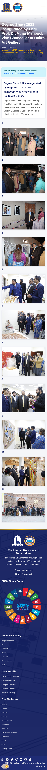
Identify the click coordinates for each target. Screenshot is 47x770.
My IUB (4, 704)
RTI (3, 645)
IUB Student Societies (10, 677)
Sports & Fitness (8, 689)
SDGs (4, 741)
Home (4, 47)
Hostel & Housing (8, 693)
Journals (5, 728)
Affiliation (5, 725)
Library (4, 716)
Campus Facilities (9, 685)
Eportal (4, 708)
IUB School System (9, 733)
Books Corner (7, 661)
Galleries (12, 47)
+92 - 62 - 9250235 (24, 570)
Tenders (5, 657)
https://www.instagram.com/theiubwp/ (19, 73)
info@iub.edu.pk (24, 574)
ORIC (4, 745)
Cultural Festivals (8, 681)
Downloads (6, 653)
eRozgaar (5, 737)
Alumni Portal (7, 720)
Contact (5, 649)
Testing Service (8, 749)
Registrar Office (8, 641)
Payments (5, 712)
